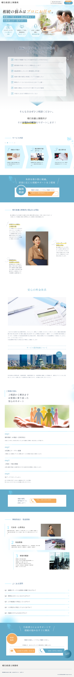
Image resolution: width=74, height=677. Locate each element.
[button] (68, 2)
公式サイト (22, 672)
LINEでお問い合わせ (25, 650)
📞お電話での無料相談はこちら (39, 193)
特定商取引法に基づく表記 (6, 672)
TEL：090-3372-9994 (44, 500)
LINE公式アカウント (15, 672)
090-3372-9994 (57, 1)
